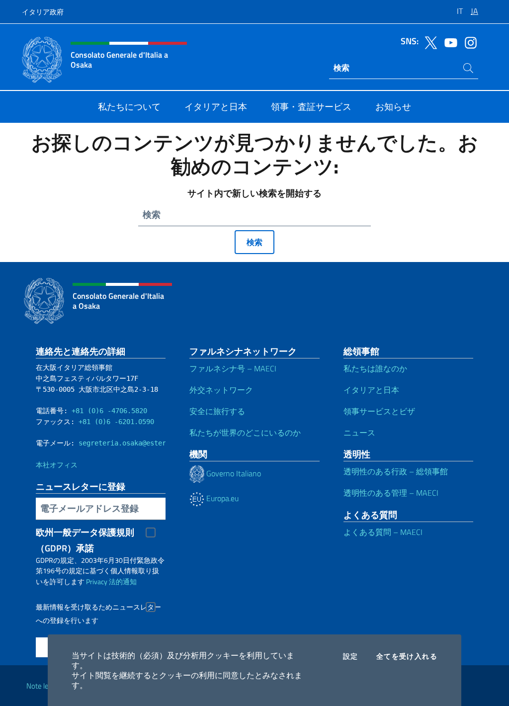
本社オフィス (57, 465)
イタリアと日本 (371, 390)
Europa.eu (221, 498)
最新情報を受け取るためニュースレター (98, 607)
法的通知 (123, 581)
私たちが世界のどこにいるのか (245, 433)
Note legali (42, 686)
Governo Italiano (232, 473)
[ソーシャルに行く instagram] (468, 42)
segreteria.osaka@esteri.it (130, 443)
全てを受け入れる (406, 656)
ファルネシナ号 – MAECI (232, 368)
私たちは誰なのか (375, 368)
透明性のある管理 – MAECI (390, 493)
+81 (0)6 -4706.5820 (109, 411)
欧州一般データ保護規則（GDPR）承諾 (85, 533)
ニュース (359, 433)
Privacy (96, 581)
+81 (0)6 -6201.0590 (116, 422)
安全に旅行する (217, 411)
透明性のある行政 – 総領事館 (395, 471)
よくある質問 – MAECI (383, 532)
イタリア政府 (43, 11)
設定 (350, 656)
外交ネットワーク (221, 390)
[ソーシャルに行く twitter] (428, 42)
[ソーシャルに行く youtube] (448, 42)
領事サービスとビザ (379, 411)
